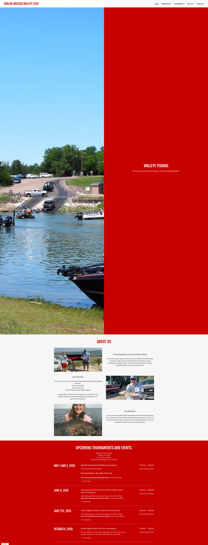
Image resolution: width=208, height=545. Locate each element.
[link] (21, 4)
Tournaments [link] (179, 4)
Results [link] (190, 4)
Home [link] (157, 4)
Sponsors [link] (200, 4)
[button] (86, 481)
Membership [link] (166, 4)
